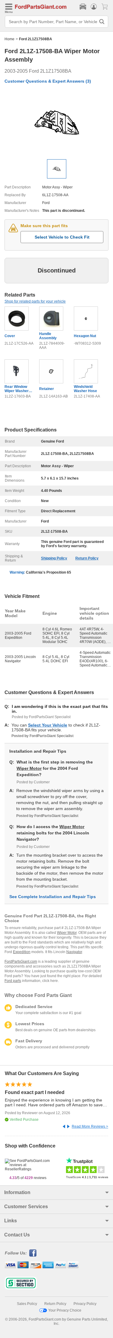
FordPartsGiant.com (21, 961)
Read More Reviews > (90, 1126)
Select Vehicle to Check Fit (62, 237)
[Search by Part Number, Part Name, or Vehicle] (101, 21)
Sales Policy (27, 1304)
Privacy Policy (85, 1304)
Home (9, 39)
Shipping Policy (54, 558)
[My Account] (93, 6)
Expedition (21, 952)
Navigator (74, 952)
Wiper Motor (29, 768)
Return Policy (87, 558)
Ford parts (13, 981)
